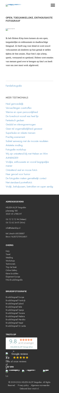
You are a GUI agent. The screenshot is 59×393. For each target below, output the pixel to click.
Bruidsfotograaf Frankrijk (15, 300)
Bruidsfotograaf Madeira (15, 316)
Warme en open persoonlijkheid (22, 112)
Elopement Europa (13, 276)
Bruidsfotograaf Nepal (14, 322)
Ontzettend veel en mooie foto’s (21, 170)
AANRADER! (12, 157)
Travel (8, 254)
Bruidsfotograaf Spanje (15, 310)
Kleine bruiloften (12, 273)
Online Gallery (11, 270)
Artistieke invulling (14, 145)
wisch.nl (35, 388)
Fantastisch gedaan (15, 120)
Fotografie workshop (16, 149)
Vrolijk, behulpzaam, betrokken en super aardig (29, 186)
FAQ (7, 251)
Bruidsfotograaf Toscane (15, 313)
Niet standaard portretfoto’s (19, 182)
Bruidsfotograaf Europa (15, 297)
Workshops (10, 260)
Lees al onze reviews (16, 361)
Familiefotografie (14, 85)
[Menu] (53, 5)
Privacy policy (23, 385)
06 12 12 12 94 (12, 219)
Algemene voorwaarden (40, 385)
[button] (22, 285)
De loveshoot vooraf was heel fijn (22, 116)
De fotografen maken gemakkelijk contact (26, 178)
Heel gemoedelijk (14, 104)
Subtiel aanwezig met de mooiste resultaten (27, 141)
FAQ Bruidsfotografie (14, 279)
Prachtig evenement (15, 137)
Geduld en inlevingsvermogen (21, 124)
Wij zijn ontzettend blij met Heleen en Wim (27, 153)
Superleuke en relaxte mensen (20, 133)
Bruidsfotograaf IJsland (14, 303)
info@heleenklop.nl (13, 228)
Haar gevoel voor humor (18, 174)
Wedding (9, 257)
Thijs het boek (11, 267)
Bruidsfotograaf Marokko (15, 319)
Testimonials (10, 263)
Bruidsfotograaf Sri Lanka (16, 326)
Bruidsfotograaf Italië (14, 306)
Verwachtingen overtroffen (19, 108)
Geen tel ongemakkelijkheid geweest (24, 128)
